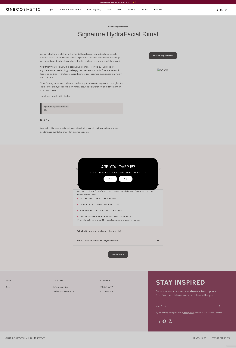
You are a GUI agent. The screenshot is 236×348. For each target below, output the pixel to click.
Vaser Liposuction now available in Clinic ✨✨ (118, 2)
